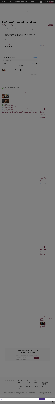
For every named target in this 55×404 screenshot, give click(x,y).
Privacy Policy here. (18, 399)
